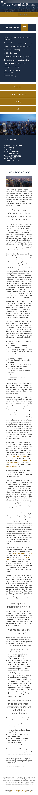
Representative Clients (18, 94)
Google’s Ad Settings (12, 466)
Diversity (18, 102)
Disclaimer (13, 792)
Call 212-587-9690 (10, 27)
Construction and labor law (14, 63)
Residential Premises (12, 53)
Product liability (10, 76)
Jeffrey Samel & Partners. (19, 790)
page (26, 559)
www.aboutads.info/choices (22, 553)
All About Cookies (19, 456)
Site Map (21, 792)
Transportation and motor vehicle (17, 46)
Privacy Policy (29, 792)
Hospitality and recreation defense (17, 60)
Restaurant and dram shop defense (17, 56)
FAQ (18, 109)
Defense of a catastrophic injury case (18, 43)
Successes (17, 87)
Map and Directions (11, 160)
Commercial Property (12, 50)
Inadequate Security (11, 67)
